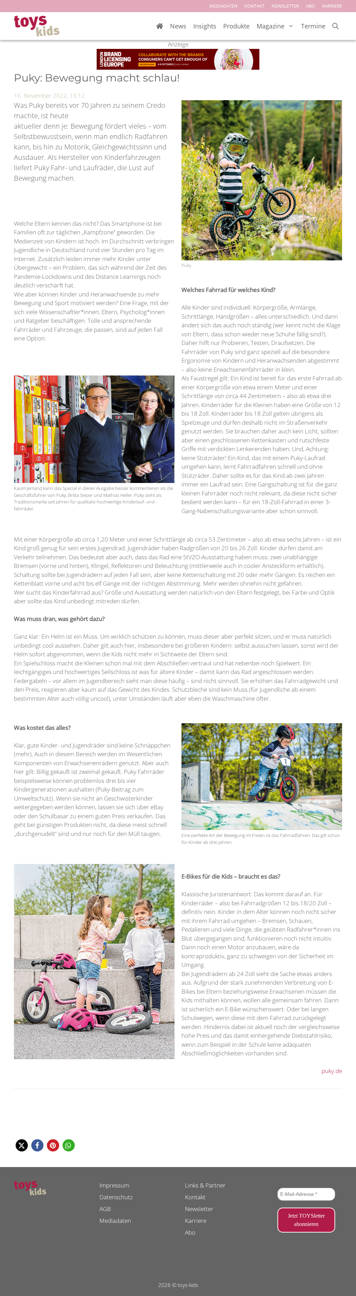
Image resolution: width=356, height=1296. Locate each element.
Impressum (114, 1185)
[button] (22, 1145)
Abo (190, 1232)
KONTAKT (254, 6)
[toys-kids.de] (36, 26)
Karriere (196, 1221)
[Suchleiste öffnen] (335, 26)
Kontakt (195, 1197)
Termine (313, 26)
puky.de (332, 1071)
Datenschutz (116, 1197)
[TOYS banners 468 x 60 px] (178, 67)
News (178, 26)
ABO (310, 6)
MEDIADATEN (223, 6)
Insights (204, 26)
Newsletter (199, 1209)
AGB (105, 1209)
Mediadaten (115, 1221)
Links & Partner (205, 1185)
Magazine (270, 26)
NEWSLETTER (285, 6)
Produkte (236, 26)
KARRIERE (332, 6)
